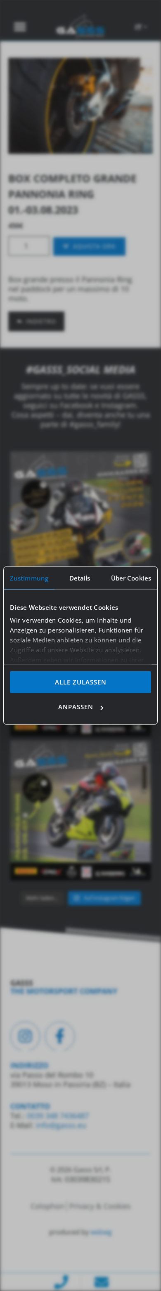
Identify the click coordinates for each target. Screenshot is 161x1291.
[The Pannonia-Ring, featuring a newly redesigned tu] (80, 810)
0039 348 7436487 (57, 1116)
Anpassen (75, 707)
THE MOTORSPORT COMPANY (63, 991)
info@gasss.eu (61, 1125)
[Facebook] (60, 1036)
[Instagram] (25, 1036)
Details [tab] (79, 578)
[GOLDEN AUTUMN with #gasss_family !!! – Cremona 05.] (80, 521)
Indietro (41, 321)
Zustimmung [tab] (29, 578)
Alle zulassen (81, 681)
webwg (101, 1232)
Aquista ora (94, 246)
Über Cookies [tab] (131, 578)
